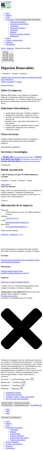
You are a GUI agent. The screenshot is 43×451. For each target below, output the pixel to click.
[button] (21, 329)
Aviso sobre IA (23, 273)
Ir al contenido (6, 2)
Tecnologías (15, 260)
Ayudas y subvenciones (14, 444)
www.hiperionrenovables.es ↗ (17, 227)
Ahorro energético (26, 260)
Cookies (15, 273)
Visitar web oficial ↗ (8, 82)
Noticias (4, 260)
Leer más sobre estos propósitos (17, 399)
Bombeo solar (6, 77)
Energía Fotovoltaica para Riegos (23, 77)
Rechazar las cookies (22, 403)
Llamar (19, 82)
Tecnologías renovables (14, 428)
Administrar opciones (13, 393)
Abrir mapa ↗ (6, 184)
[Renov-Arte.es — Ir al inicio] (21, 5)
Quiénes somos (6, 271)
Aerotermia (14, 430)
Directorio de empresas (9, 282)
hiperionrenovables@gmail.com (17, 222)
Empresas (10, 48)
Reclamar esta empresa (9, 296)
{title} (8, 409)
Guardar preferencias (22, 405)
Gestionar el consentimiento (11, 417)
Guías (9, 260)
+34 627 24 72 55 (12, 218)
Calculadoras (15, 262)
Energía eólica (15, 434)
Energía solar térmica (17, 440)
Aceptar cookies (7, 403)
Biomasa (13, 432)
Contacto (15, 271)
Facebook (5, 234)
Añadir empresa (23, 282)
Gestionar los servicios (14, 395)
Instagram (14, 234)
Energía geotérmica (17, 436)
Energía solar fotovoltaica (19, 438)
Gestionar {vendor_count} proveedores (20, 397)
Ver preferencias (7, 405)
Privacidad (8, 273)
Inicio (3, 48)
